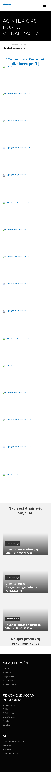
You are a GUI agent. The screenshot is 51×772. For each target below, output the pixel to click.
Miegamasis (8, 676)
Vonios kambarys (10, 684)
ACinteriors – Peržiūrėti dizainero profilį (25, 61)
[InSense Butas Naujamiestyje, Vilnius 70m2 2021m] (25, 574)
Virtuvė (6, 669)
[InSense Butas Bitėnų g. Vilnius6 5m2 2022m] (25, 536)
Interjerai (23, 44)
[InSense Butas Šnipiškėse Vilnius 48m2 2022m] (25, 612)
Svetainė (7, 673)
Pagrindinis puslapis (10, 44)
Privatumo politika (11, 753)
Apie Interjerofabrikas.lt (13, 741)
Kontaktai (7, 749)
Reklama (7, 745)
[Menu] (44, 6)
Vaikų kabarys (9, 680)
